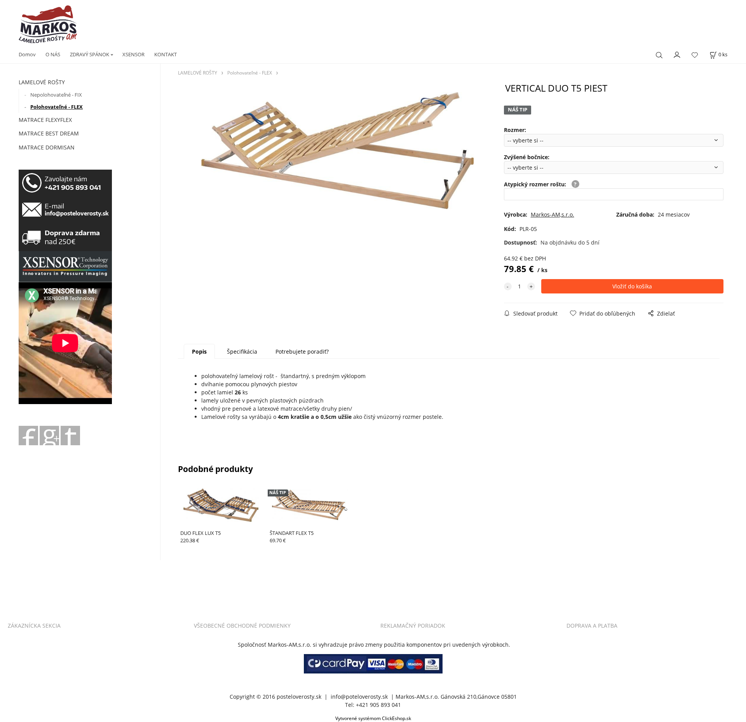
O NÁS (52, 54)
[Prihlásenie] (677, 54)
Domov (27, 54)
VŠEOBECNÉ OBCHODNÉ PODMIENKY (242, 625)
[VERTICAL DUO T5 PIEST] (337, 150)
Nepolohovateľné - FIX (56, 94)
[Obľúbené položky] (695, 55)
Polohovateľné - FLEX (56, 106)
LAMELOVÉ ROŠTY (42, 82)
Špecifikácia (242, 351)
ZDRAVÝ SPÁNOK (89, 54)
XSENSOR (133, 54)
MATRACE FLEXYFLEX (45, 119)
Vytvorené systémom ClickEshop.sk (373, 718)
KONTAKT (165, 54)
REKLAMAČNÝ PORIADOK (412, 625)
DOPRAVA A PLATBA (591, 625)
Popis (199, 351)
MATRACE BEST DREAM (49, 133)
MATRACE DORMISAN (47, 147)
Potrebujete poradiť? (302, 351)
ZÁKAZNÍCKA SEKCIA (34, 625)
